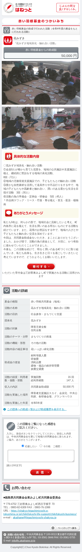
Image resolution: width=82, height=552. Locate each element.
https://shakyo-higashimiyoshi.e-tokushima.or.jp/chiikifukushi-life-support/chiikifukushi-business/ (40, 512)
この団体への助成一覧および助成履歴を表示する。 (37, 409)
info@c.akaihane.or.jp (23, 540)
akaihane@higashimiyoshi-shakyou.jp (34, 517)
